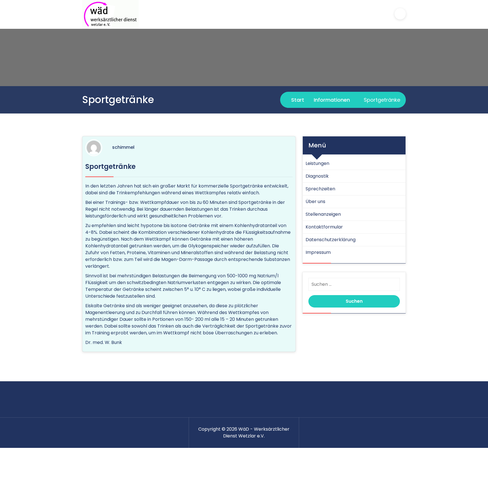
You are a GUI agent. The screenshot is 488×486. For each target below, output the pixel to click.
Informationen (332, 99)
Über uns (315, 201)
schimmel (123, 147)
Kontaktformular (324, 227)
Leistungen (317, 163)
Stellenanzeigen (323, 214)
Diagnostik (317, 176)
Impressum (318, 252)
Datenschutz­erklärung (331, 239)
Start (297, 99)
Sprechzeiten (320, 189)
